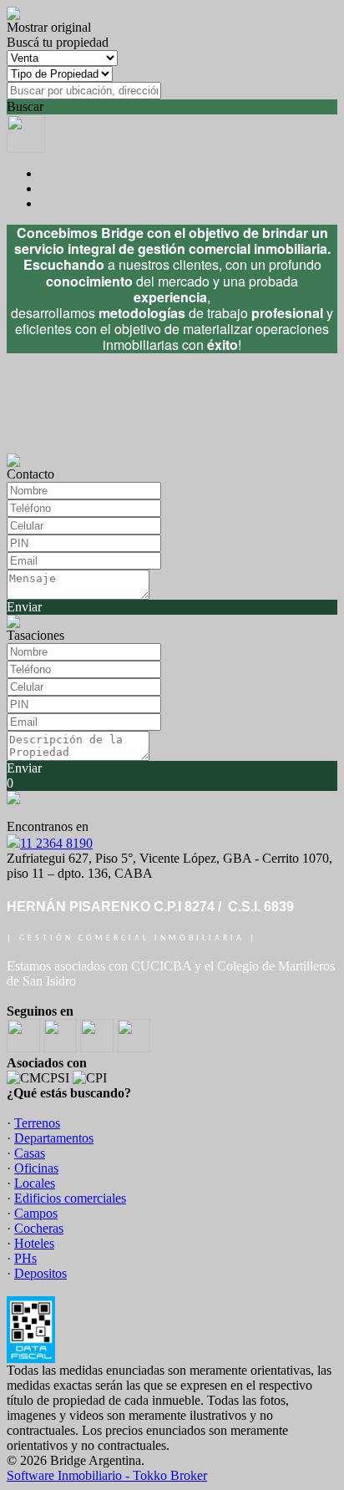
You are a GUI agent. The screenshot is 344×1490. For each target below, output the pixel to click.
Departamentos (54, 1138)
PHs (25, 1258)
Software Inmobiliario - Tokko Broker (107, 1475)
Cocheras (38, 1228)
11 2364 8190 (56, 843)
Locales (34, 1183)
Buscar (25, 106)
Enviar (24, 607)
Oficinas (36, 1168)
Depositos (40, 1273)
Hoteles (34, 1243)
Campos (36, 1213)
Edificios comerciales (70, 1198)
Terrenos (37, 1123)
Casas (29, 1153)
